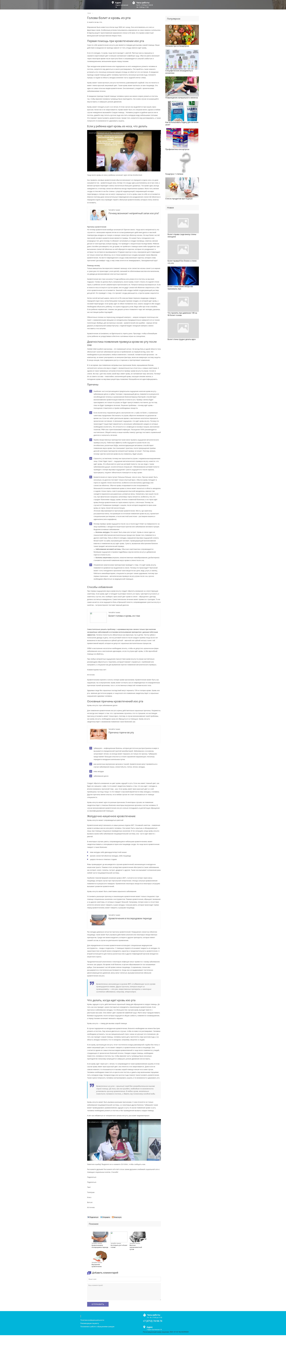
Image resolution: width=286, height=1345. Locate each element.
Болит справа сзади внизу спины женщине (182, 235)
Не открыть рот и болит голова (119, 1246)
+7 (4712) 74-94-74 (152, 1321)
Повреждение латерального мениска (181, 97)
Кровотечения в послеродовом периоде (130, 918)
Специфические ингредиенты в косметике (179, 71)
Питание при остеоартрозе (177, 46)
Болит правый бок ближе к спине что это (182, 262)
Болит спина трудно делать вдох (182, 339)
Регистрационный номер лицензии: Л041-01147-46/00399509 (166, 1332)
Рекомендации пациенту (89, 1323)
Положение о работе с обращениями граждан (97, 1326)
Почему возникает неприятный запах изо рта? (133, 213)
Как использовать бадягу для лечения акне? (181, 123)
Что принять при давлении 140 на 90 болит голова (182, 314)
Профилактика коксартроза (177, 149)
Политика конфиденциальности (92, 1320)
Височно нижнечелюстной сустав (136, 1247)
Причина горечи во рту (121, 732)
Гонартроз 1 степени (174, 174)
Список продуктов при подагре (178, 198)
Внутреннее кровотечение (97, 1265)
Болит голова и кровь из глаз (124, 615)
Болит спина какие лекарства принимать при (180, 287)
